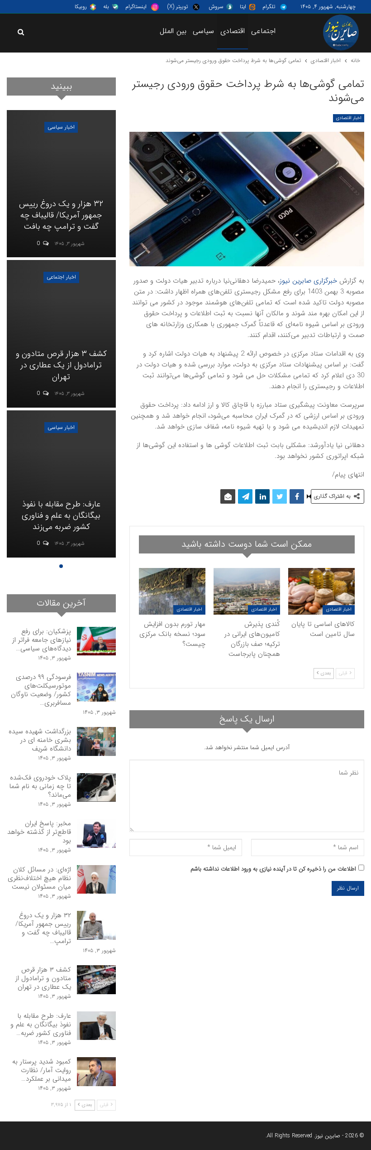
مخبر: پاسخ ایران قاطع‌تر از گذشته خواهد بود (39, 832)
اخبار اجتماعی (61, 277)
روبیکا (81, 6)
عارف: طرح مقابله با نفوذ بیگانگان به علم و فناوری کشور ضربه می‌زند (61, 515)
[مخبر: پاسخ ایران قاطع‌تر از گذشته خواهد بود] (96, 833)
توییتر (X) (177, 6)
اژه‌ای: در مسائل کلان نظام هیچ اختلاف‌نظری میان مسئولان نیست (39, 878)
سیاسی (203, 31)
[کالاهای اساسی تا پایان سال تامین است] (321, 591)
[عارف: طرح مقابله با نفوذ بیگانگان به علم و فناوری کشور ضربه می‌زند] (61, 484)
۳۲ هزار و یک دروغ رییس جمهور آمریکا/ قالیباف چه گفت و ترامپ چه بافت (61, 215)
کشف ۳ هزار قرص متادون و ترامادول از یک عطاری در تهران (61, 365)
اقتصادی (232, 31)
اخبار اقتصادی (348, 118)
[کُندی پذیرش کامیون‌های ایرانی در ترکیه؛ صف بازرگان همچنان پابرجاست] (247, 591)
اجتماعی (263, 31)
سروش (216, 6)
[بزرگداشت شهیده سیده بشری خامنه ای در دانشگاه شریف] (96, 741)
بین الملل (173, 31)
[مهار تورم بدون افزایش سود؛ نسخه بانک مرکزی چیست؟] (172, 591)
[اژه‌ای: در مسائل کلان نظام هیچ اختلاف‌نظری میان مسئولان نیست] (96, 879)
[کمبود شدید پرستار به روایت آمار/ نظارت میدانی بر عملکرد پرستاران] (96, 1071)
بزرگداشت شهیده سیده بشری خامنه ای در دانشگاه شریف (40, 740)
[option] (61, 335)
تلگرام (268, 6)
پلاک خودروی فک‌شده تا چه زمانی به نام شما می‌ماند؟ (40, 786)
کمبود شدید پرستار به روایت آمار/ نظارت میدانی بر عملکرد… (41, 1070)
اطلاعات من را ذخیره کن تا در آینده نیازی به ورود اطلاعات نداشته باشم (273, 869)
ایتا (243, 6)
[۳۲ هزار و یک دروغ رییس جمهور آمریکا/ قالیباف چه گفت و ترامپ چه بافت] (61, 183)
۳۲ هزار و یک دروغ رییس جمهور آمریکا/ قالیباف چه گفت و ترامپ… (43, 928)
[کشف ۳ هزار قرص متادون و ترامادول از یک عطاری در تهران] (61, 333)
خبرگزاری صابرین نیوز (308, 280)
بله (106, 6)
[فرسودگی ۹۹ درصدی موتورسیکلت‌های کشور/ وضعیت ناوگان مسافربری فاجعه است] (96, 687)
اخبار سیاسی (61, 127)
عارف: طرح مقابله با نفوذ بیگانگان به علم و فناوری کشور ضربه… (40, 1024)
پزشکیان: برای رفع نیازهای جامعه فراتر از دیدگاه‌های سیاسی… (41, 640)
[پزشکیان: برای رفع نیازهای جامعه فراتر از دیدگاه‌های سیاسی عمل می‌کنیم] (96, 641)
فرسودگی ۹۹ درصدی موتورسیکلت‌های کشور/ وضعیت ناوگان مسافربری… (41, 690)
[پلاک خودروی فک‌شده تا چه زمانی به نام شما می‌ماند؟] (96, 787)
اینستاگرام (136, 6)
